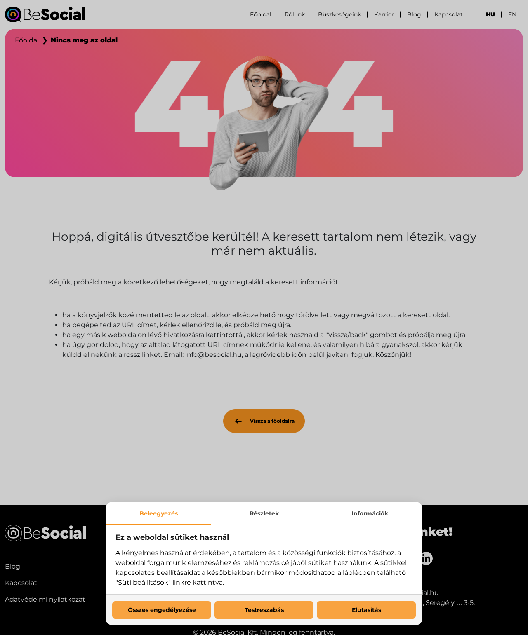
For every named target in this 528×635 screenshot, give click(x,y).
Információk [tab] (369, 513)
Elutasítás (366, 610)
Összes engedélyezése (162, 610)
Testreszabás (264, 610)
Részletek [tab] (264, 513)
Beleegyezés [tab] (158, 513)
